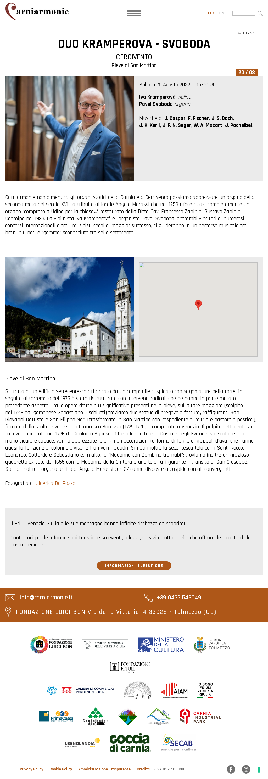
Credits (143, 769)
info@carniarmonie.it (45, 597)
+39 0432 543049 (178, 597)
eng (223, 13)
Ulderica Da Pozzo (55, 483)
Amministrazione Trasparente (104, 769)
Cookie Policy (60, 769)
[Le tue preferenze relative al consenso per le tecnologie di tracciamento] (259, 770)
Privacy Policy (31, 769)
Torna (248, 33)
